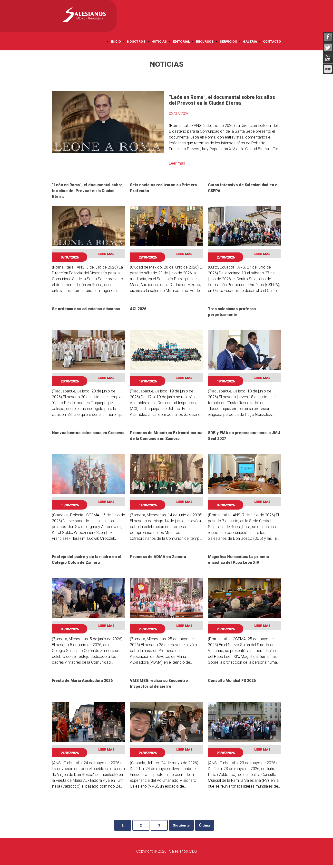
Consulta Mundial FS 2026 (232, 680)
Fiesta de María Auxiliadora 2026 (82, 680)
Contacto (272, 41)
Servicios (228, 41)
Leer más (177, 163)
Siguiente (181, 825)
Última (204, 825)
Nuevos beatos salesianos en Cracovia (88, 432)
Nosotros (136, 41)
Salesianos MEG (183, 851)
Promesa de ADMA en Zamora (158, 556)
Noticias (159, 41)
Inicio (116, 41)
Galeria (250, 41)
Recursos (205, 41)
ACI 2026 (138, 309)
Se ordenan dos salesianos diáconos (86, 309)
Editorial (181, 41)
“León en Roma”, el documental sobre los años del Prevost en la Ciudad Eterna (87, 191)
